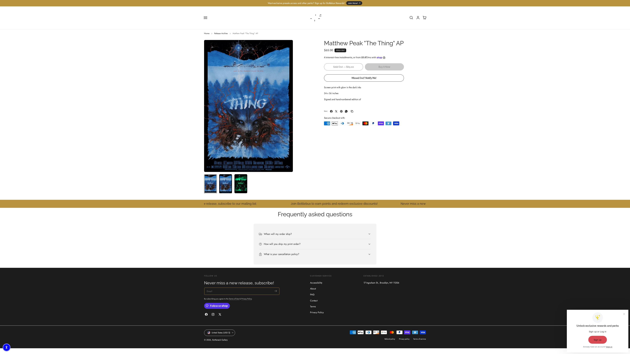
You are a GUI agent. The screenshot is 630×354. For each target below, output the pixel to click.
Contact (313, 300)
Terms (313, 306)
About (313, 288)
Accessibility (316, 282)
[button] (206, 18)
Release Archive (221, 33)
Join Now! (353, 3)
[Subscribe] (276, 291)
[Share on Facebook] (331, 111)
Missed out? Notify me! (364, 78)
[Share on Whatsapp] (346, 111)
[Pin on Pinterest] (341, 111)
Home (206, 33)
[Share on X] (336, 111)
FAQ (312, 294)
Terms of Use (234, 298)
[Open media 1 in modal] (287, 45)
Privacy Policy (246, 298)
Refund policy (390, 338)
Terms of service (419, 338)
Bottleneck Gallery (220, 339)
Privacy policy (404, 338)
